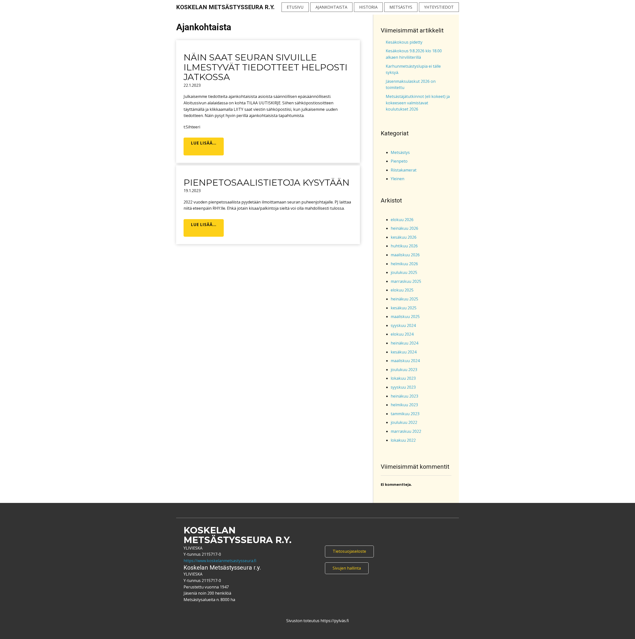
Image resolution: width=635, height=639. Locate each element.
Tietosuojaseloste (349, 551)
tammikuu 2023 (405, 413)
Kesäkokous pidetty (404, 42)
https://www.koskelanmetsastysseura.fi (220, 560)
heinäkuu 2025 (404, 299)
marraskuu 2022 (406, 431)
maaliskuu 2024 (405, 360)
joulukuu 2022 (404, 422)
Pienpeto (399, 161)
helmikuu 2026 (404, 263)
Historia (368, 7)
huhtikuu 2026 (404, 246)
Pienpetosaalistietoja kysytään (266, 182)
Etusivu (295, 7)
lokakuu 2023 (403, 378)
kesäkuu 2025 (403, 308)
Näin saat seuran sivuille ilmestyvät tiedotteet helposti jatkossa (266, 67)
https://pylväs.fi (334, 620)
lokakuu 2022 (403, 440)
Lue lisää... (203, 143)
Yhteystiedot (439, 7)
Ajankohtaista (331, 7)
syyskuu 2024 (403, 325)
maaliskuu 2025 (405, 316)
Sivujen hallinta (347, 568)
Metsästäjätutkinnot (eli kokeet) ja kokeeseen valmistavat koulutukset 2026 (418, 103)
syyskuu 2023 (403, 387)
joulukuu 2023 (404, 369)
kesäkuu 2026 (403, 237)
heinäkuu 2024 (404, 343)
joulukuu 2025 (404, 272)
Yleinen (397, 178)
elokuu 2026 (402, 219)
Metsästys (400, 7)
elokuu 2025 (402, 290)
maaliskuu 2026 (405, 255)
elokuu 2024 (402, 334)
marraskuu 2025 (406, 281)
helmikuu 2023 (404, 404)
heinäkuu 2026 (404, 228)
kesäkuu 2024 (403, 352)
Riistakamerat (403, 170)
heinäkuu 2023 (404, 396)
